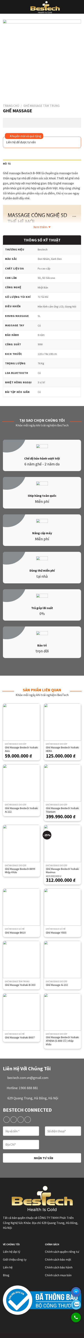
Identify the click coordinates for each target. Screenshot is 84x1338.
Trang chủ (11, 106)
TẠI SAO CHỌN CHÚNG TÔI (42, 420)
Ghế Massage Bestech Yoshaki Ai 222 (21, 810)
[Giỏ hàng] (79, 7)
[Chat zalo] (76, 1305)
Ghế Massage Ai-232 (57, 985)
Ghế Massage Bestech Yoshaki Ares (21, 749)
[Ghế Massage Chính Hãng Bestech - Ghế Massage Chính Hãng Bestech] (44, 7)
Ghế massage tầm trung (41, 106)
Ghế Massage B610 (15, 932)
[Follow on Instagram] (13, 1119)
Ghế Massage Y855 (56, 932)
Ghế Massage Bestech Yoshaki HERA (62, 749)
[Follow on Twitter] (20, 1119)
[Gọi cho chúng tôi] (76, 1319)
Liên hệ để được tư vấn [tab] (21, 142)
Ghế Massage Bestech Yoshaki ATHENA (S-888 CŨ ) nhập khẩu (62, 1041)
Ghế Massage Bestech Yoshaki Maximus (62, 870)
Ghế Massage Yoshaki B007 (20, 1037)
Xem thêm (40, 227)
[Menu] (5, 7)
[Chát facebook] (76, 1292)
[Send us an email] (27, 1119)
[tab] (42, 164)
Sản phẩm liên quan (42, 689)
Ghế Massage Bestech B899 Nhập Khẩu (20, 870)
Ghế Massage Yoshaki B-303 (20, 985)
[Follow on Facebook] (6, 1119)
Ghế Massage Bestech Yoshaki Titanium (62, 810)
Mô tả (7, 163)
